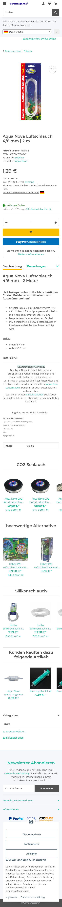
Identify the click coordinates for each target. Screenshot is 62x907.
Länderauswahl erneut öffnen (39, 38)
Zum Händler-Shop (13, 737)
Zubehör (19, 157)
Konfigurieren (32, 844)
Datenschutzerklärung (33, 897)
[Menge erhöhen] (55, 222)
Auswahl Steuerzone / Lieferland (21, 192)
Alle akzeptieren (32, 834)
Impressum (11, 897)
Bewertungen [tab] (36, 266)
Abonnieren (47, 788)
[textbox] (27, 32)
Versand (29, 182)
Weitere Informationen (31, 254)
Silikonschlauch (34, 394)
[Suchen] (55, 12)
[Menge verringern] (6, 222)
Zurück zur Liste (13, 51)
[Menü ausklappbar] (4, 2)
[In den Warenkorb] (5, 61)
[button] (43, 3)
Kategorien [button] (10, 715)
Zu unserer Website (13, 731)
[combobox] (26, 31)
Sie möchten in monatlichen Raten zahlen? (31, 252)
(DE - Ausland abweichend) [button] (38, 209)
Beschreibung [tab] (12, 266)
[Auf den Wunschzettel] (52, 69)
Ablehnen (31, 853)
